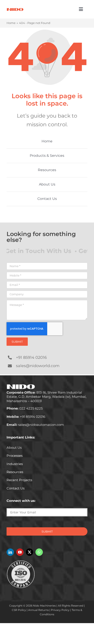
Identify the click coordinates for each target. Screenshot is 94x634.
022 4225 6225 (25, 408)
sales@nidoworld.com (37, 365)
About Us (14, 447)
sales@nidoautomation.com (35, 425)
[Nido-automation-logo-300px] (15, 9)
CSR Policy (19, 610)
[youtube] (20, 552)
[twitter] (29, 552)
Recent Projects (19, 480)
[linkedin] (10, 552)
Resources (15, 472)
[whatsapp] (39, 552)
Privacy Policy (60, 610)
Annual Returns (38, 610)
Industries (15, 464)
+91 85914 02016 (31, 357)
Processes (15, 456)
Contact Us (15, 488)
